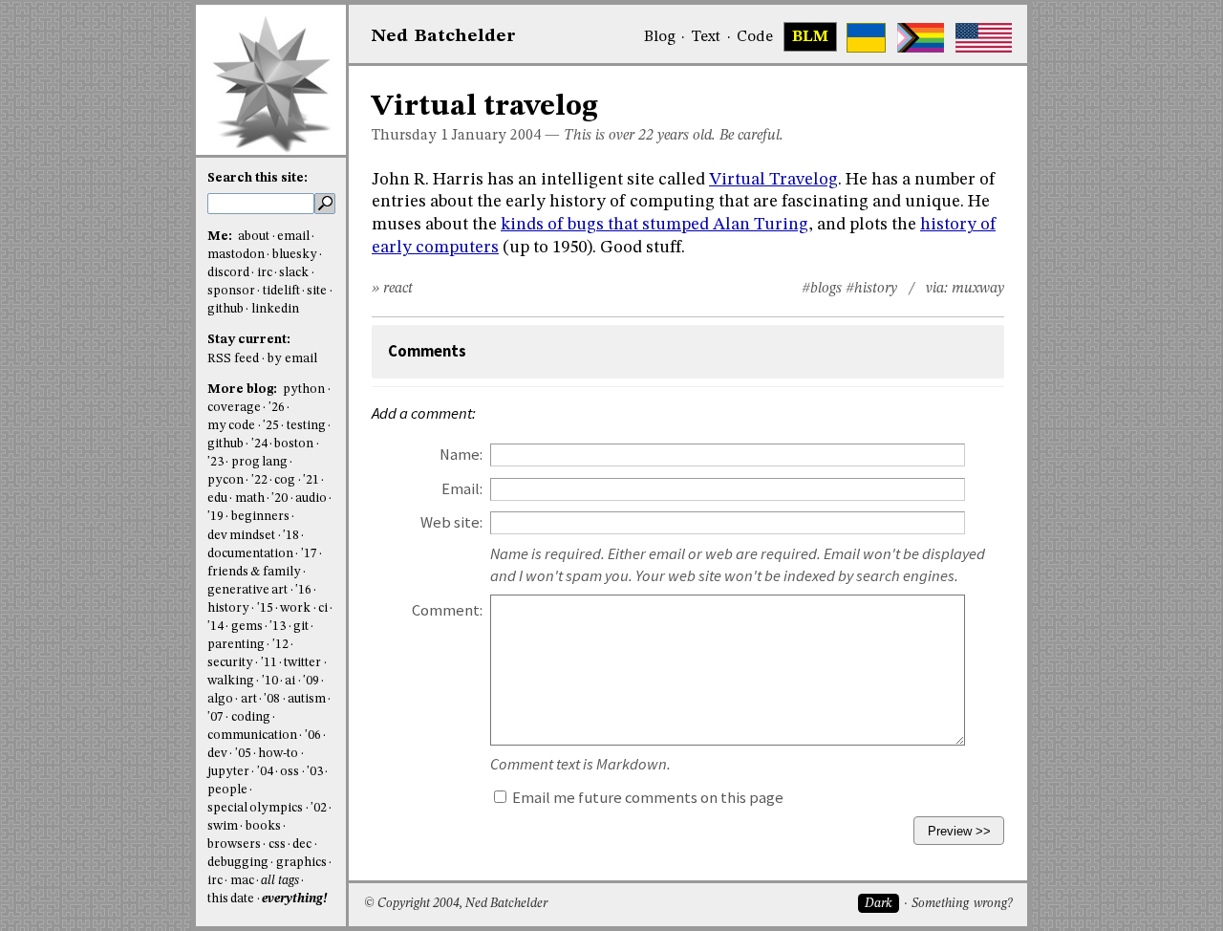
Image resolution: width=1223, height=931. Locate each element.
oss (289, 772)
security (230, 663)
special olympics (255, 808)
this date (230, 899)
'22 (259, 480)
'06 (313, 735)
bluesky (294, 255)
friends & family (254, 572)
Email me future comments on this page (646, 798)
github (225, 309)
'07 (215, 717)
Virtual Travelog (773, 179)
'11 (269, 663)
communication (252, 735)
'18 (291, 536)
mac (242, 881)
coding (250, 717)
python (304, 389)
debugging (237, 862)
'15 (265, 608)
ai (290, 681)
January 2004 (496, 135)
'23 (215, 462)
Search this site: (257, 178)
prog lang (259, 462)
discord (228, 273)
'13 (277, 626)
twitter (302, 663)
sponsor (231, 291)
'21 (311, 480)
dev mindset (241, 536)
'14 (215, 626)
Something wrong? (962, 904)
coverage (234, 407)
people (227, 790)
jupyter (228, 772)
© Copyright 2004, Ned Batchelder (455, 904)
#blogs (822, 288)
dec (301, 844)
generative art (247, 590)
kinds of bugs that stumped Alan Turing (654, 224)
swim (222, 826)
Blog (660, 37)
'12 (280, 645)
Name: (461, 454)
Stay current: (248, 340)
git (301, 626)
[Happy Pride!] (920, 38)
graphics (301, 862)
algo (220, 699)
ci (323, 608)
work (295, 608)
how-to (278, 753)
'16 (303, 590)
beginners (260, 516)
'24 (259, 444)
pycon (225, 480)
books (263, 826)
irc (264, 273)
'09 (311, 681)
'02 (319, 808)
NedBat (444, 36)
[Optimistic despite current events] (983, 38)
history (228, 608)
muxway (978, 288)
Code (755, 37)
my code (231, 426)
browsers (234, 844)
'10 (270, 681)
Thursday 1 (410, 135)
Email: (462, 489)
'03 (315, 772)
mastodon (236, 255)
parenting (236, 645)
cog (284, 480)
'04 (265, 772)
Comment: (447, 610)
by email (292, 359)
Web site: (451, 522)
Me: (221, 236)
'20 (279, 498)
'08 (272, 699)
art (249, 699)
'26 (276, 407)
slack (294, 273)
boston (293, 444)
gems (247, 626)
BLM (810, 37)
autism (307, 699)
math (250, 498)
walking (230, 681)
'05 (243, 753)
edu (217, 498)
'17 (309, 554)
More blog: (243, 389)
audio (311, 498)
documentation (250, 554)
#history (871, 288)
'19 (215, 516)
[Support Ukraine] (866, 38)
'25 (271, 426)
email (293, 236)
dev (217, 753)
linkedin (275, 309)
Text (705, 37)
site (317, 291)
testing (306, 426)
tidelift (281, 291)
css (277, 844)
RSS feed (233, 359)
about (253, 236)
